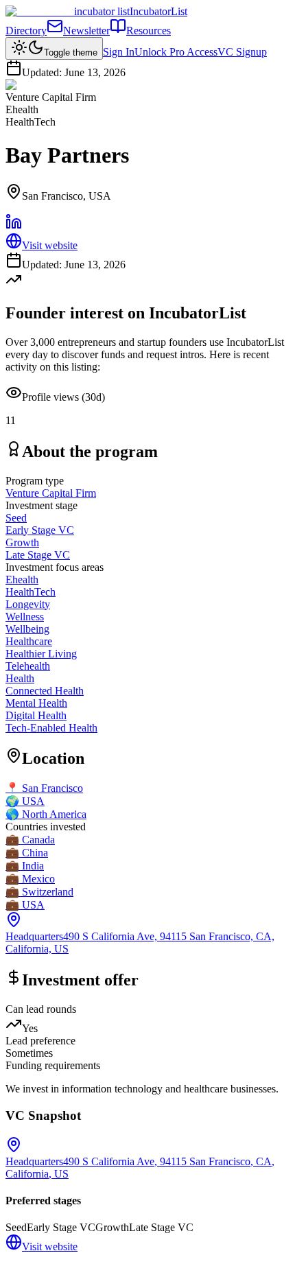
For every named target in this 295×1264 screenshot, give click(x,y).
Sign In (118, 52)
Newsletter (86, 30)
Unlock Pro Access (175, 52)
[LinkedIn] (13, 226)
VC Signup (242, 52)
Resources (148, 30)
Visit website (50, 245)
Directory (26, 30)
